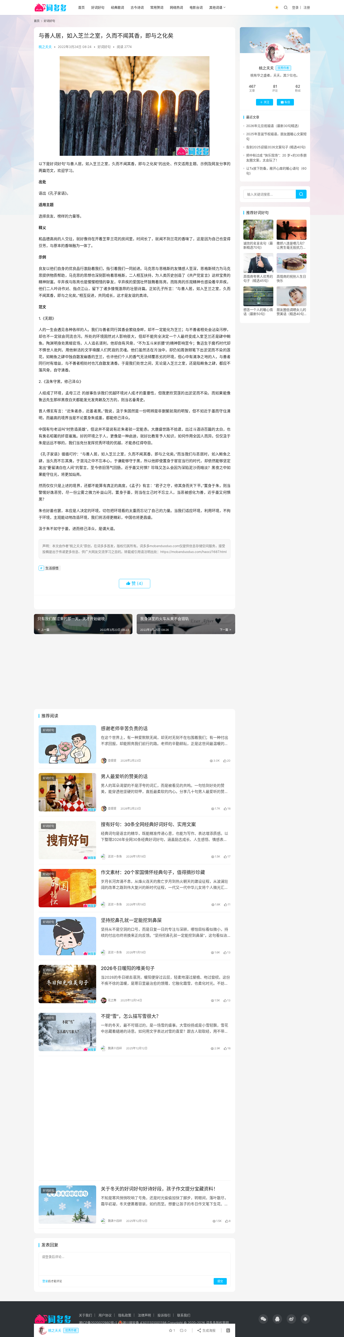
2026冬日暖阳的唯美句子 (128, 968)
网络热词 (176, 7)
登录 (295, 7)
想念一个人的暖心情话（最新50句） (258, 312)
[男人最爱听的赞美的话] (67, 792)
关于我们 (85, 1315)
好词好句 (97, 7)
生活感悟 (52, 568)
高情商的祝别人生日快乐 (291, 278)
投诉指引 (164, 1315)
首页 (81, 7)
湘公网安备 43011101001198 (145, 1323)
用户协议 (105, 1315)
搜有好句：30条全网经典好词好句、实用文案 (148, 824)
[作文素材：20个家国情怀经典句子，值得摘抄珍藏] (67, 888)
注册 (307, 7)
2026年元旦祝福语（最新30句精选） (273, 126)
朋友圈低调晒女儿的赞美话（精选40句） (292, 312)
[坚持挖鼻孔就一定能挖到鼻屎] (67, 936)
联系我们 (183, 1315)
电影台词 (196, 7)
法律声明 (144, 1315)
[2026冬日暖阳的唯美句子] (67, 984)
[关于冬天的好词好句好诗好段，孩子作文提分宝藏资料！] (67, 1204)
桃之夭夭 (45, 47)
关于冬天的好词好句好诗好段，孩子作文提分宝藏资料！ (159, 1189)
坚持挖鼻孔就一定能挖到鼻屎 (131, 920)
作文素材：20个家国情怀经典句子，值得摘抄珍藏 (153, 872)
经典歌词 (117, 7)
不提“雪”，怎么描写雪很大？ (131, 1016)
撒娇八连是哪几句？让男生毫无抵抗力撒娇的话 (291, 245)
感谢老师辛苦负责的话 (124, 728)
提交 (220, 1281)
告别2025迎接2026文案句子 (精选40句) (276, 147)
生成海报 (208, 1330)
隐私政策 (124, 1315)
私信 (287, 102)
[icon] (263, 1319)
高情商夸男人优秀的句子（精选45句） (258, 278)
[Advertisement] (134, 671)
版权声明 (222, 1323)
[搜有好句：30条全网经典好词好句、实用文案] (67, 840)
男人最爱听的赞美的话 (124, 776)
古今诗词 (137, 7)
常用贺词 (156, 7)
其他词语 (215, 7)
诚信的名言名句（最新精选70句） (258, 245)
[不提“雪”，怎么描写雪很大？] (67, 1032)
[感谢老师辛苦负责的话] (67, 744)
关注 (266, 102)
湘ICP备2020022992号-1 (98, 1323)
